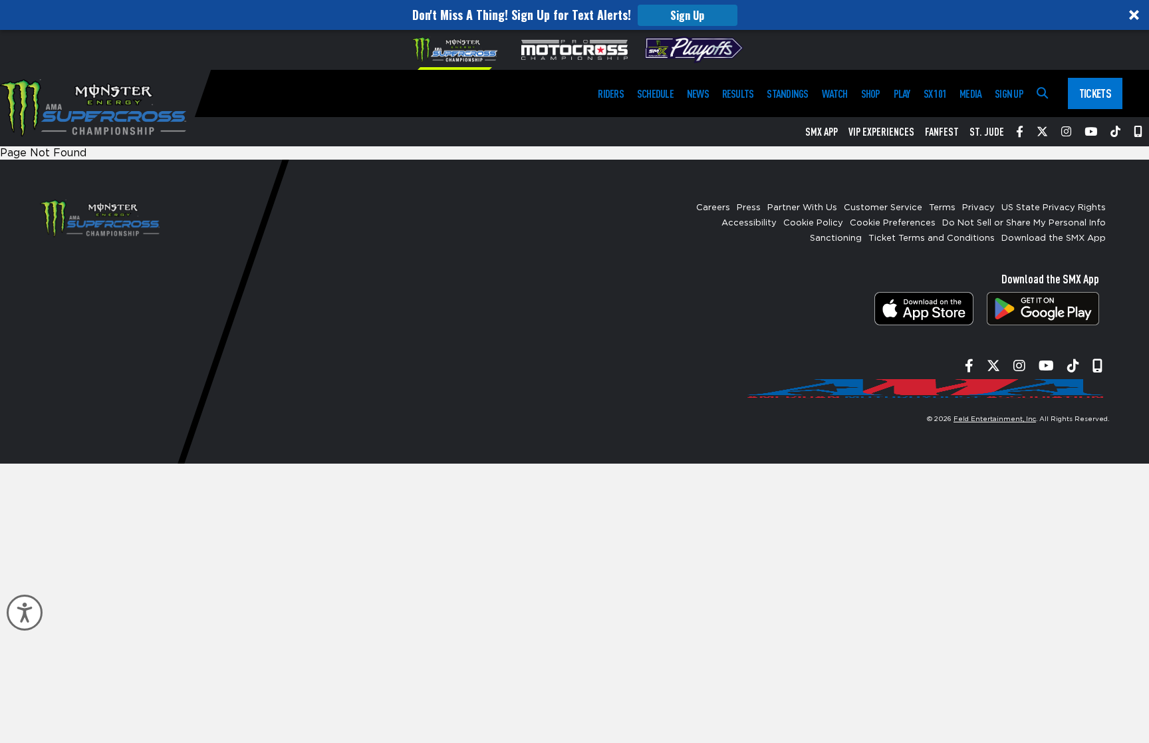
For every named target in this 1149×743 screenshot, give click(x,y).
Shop (870, 93)
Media (970, 93)
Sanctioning (836, 238)
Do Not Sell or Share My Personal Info (1024, 223)
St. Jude (986, 132)
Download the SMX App (1053, 238)
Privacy (978, 208)
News (698, 93)
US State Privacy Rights (1053, 208)
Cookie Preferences (893, 223)
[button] (574, 15)
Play (902, 93)
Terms (942, 208)
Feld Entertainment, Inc (995, 419)
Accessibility (749, 223)
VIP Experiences (881, 132)
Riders (610, 93)
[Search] (1042, 93)
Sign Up (687, 15)
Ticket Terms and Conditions (931, 238)
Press (749, 208)
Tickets (1095, 93)
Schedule (655, 93)
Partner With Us (802, 208)
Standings (787, 93)
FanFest (942, 132)
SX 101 (935, 93)
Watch (835, 93)
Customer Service (883, 208)
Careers (713, 208)
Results (738, 93)
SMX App (821, 132)
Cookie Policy (813, 223)
